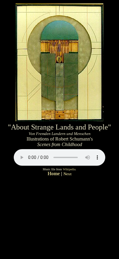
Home (54, 173)
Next (67, 174)
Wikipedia (69, 169)
